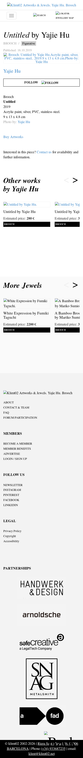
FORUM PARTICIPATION (20, 418)
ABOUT (8, 402)
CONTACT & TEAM (16, 407)
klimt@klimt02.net (42, 753)
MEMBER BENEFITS (17, 449)
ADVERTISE (11, 454)
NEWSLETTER (13, 485)
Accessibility (11, 541)
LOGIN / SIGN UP (15, 459)
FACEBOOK (11, 500)
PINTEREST (11, 495)
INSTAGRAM (12, 490)
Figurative (28, 43)
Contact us (44, 152)
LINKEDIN (10, 505)
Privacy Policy (12, 531)
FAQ (6, 412)
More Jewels (23, 285)
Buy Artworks (13, 136)
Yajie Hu (12, 70)
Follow (32, 82)
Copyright (9, 536)
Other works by (22, 184)
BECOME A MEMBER (17, 444)
